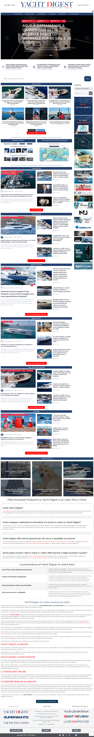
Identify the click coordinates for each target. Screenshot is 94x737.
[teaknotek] (83, 190)
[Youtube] (60, 735)
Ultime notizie (36, 168)
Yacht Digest (6, 511)
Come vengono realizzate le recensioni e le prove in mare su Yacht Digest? (42, 522)
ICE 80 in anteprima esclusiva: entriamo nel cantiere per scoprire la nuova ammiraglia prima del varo (61, 326)
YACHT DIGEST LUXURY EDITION (18, 657)
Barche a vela (36, 318)
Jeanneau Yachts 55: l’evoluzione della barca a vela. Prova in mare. (16, 490)
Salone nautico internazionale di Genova (36, 21)
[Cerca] (91, 93)
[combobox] (43, 78)
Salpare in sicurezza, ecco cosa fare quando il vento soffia (15, 472)
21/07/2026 (56, 331)
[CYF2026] (83, 167)
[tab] (47, 507)
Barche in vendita (18, 140)
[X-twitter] (73, 735)
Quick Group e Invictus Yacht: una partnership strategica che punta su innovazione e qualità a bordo (61, 442)
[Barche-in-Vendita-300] (83, 114)
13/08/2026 (20, 341)
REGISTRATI (86, 5)
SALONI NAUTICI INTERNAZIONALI (54, 21)
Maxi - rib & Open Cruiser (36, 367)
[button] (93, 11)
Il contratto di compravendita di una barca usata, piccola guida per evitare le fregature (78, 490)
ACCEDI (79, 5)
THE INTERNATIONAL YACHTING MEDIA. (46, 713)
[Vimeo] (76, 735)
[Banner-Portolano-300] (83, 133)
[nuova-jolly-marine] (83, 215)
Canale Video (36, 84)
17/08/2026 (56, 389)
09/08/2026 (19, 434)
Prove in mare (19, 217)
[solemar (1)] (83, 176)
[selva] (83, 236)
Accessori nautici (5, 414)
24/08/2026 (57, 230)
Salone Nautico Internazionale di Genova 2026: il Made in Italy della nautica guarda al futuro (46, 34)
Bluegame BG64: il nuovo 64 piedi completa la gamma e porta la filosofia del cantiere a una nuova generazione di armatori (62, 303)
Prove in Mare (36, 214)
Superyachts (62, 14)
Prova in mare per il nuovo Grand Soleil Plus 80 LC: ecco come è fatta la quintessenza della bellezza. (61, 353)
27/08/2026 (57, 179)
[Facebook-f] (69, 735)
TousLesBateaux (41, 14)
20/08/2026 (57, 378)
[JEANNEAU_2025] (83, 201)
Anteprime (4, 481)
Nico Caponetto (13, 475)
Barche (69, 463)
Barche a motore (36, 264)
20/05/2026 (57, 448)
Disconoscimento (14, 706)
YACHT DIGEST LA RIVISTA (14, 644)
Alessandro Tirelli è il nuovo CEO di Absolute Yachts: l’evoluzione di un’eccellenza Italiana (48, 66)
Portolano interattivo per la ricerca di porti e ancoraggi (57, 541)
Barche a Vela (5, 321)
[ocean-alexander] (83, 243)
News (23, 20)
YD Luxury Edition (74, 14)
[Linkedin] (63, 735)
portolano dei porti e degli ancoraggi (54, 140)
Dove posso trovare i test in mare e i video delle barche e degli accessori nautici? (45, 553)
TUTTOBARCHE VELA (69, 483)
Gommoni (4, 370)
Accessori (36, 411)
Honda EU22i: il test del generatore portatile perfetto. (60, 429)
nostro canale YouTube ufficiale (38, 558)
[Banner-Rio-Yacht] (83, 183)
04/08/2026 (57, 434)
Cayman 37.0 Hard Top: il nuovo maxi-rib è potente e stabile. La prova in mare (62, 385)
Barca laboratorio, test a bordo (17, 414)
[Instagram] (66, 735)
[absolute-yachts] (83, 229)
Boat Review (18, 14)
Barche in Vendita (16, 636)
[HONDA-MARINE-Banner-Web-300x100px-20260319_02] (83, 222)
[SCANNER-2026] (83, 269)
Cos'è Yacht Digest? (13, 508)
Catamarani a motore (6, 217)
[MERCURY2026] (83, 262)
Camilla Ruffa (44, 493)
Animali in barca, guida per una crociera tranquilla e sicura (47, 490)
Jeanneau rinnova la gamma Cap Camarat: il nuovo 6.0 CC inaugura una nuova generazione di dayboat (17, 293)
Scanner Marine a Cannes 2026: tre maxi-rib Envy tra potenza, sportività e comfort (62, 373)
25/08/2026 (20, 287)
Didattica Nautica (21, 463)
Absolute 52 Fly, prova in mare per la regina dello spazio (78, 472)
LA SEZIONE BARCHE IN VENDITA (18, 681)
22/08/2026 (57, 243)
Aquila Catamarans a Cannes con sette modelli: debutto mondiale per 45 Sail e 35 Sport (79, 66)
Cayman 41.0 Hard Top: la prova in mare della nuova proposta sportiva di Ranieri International (62, 397)
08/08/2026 (57, 422)
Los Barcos (52, 14)
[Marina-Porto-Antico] (83, 149)
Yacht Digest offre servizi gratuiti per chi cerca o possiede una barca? (39, 538)
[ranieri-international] (83, 208)
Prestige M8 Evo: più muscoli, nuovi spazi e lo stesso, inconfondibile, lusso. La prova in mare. (17, 66)
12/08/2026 (56, 309)
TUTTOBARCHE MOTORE (83, 481)
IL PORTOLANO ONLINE (13, 671)
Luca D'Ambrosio (11, 69)
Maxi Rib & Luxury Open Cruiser (14, 370)
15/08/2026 (56, 294)
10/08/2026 (56, 256)
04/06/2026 (57, 358)
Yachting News (29, 14)
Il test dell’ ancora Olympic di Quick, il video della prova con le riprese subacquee (62, 418)
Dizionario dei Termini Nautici (35, 543)
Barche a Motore (6, 268)
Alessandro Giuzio (74, 69)
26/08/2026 (57, 192)
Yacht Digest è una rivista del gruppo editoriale (46, 711)
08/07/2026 (57, 344)
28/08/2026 (20, 191)
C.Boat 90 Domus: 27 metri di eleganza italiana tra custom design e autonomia (61, 289)
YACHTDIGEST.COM (82, 623)
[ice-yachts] (83, 194)
